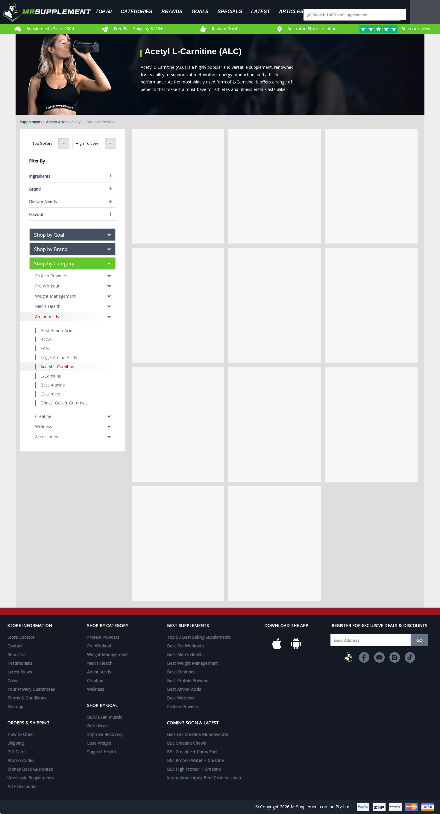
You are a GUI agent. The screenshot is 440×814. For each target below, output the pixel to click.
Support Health (101, 751)
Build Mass (97, 725)
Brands (172, 11)
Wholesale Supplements (30, 777)
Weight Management (55, 296)
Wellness (43, 426)
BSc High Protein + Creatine (194, 769)
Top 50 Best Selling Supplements (199, 637)
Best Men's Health (185, 654)
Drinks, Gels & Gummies (64, 403)
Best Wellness (180, 698)
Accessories (46, 436)
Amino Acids (56, 121)
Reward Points (225, 28)
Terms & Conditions (26, 698)
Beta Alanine (52, 385)
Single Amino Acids (58, 357)
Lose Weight (99, 743)
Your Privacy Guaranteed (31, 689)
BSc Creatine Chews (186, 743)
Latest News (19, 672)
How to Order (20, 734)
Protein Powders (51, 276)
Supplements (31, 121)
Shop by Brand (51, 249)
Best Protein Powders (188, 680)
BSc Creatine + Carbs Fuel (192, 751)
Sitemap (15, 706)
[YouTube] (379, 657)
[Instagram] (394, 657)
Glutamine (50, 394)
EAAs (45, 348)
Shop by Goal (49, 234)
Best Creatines (181, 672)
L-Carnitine (50, 376)
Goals (200, 11)
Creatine (43, 416)
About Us (16, 654)
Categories (136, 11)
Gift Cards (17, 751)
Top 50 (103, 11)
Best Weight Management (192, 663)
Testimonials (19, 663)
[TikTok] (410, 657)
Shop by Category (54, 263)
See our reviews (416, 28)
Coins (12, 680)
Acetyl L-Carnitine (57, 366)
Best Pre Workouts (185, 646)
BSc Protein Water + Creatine (195, 760)
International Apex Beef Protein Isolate (204, 777)
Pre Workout (47, 286)
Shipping (15, 743)
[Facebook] (364, 657)
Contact (15, 646)
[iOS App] (276, 643)
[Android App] (296, 643)
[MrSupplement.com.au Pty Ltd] (349, 657)
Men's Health (47, 306)
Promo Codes (20, 760)
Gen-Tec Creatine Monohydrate (197, 734)
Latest (260, 11)
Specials (230, 11)
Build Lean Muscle (104, 717)
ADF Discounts (22, 786)
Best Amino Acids (57, 330)
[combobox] (355, 14)
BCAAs (47, 339)
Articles (291, 11)
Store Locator (20, 637)
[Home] (51, 12)
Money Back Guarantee (30, 769)
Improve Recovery (104, 734)
